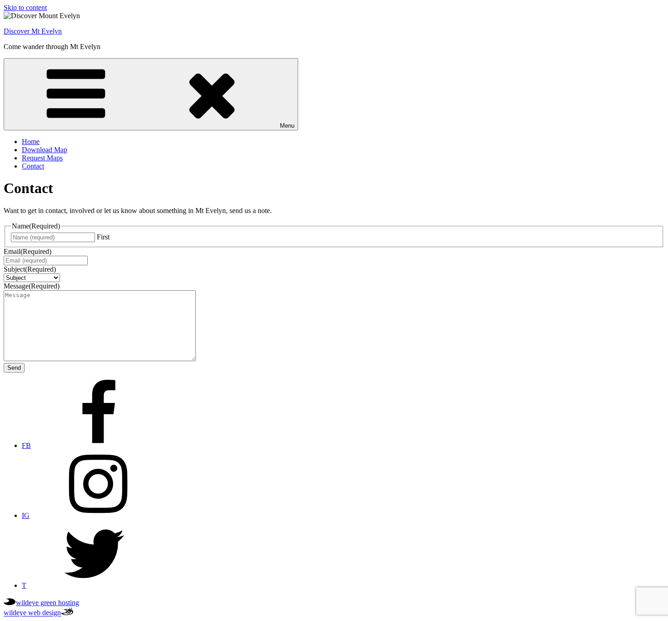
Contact (33, 166)
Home (31, 141)
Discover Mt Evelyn (33, 31)
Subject (30, 269)
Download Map (44, 150)
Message (32, 286)
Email (27, 251)
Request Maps (42, 158)
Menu (287, 125)
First (103, 237)
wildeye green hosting (47, 602)
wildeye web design (32, 613)
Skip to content (25, 7)
